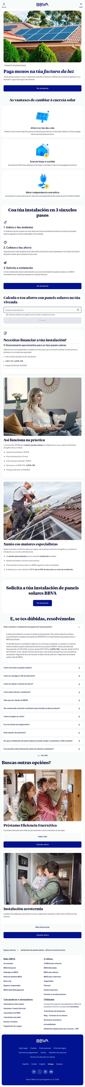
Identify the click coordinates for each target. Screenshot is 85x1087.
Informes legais (60, 1048)
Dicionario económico (52, 1020)
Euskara (59, 1064)
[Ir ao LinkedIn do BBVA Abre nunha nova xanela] (45, 1072)
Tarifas (43, 1053)
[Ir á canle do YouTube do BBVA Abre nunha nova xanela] (51, 1072)
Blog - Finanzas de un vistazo (55, 1016)
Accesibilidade (50, 1024)
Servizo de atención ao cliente (42, 1057)
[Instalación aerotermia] (42, 879)
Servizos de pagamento (28, 1053)
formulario (74, 1007)
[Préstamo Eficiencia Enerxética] (42, 795)
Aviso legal (23, 1048)
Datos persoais (45, 1048)
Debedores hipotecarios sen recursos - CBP (61, 1029)
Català (34, 1064)
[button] (4, 5)
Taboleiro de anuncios (57, 1053)
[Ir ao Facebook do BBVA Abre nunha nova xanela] (34, 1072)
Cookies (33, 1048)
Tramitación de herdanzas (54, 1011)
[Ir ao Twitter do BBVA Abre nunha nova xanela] (40, 1072)
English (42, 1064)
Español (25, 1064)
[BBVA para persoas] (42, 4)
